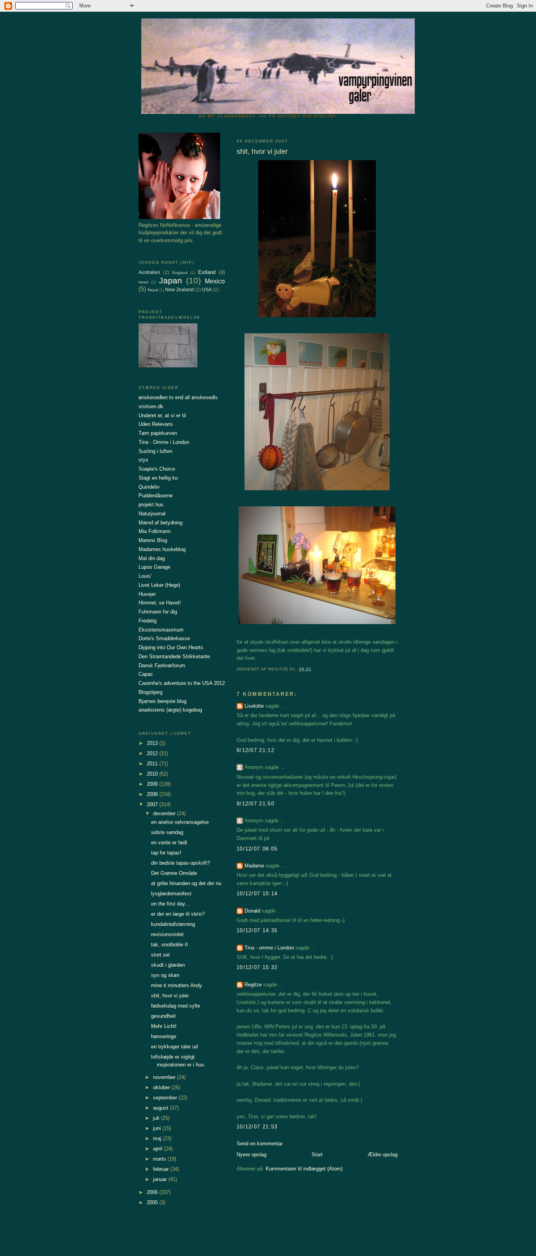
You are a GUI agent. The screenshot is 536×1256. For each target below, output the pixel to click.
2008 (153, 794)
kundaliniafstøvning (173, 924)
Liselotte (254, 706)
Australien (149, 272)
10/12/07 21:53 (257, 1127)
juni (157, 1128)
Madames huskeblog (162, 549)
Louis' (145, 576)
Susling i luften (155, 451)
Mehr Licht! (164, 1026)
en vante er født (169, 842)
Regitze (253, 985)
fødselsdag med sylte (175, 1006)
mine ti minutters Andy (176, 985)
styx (143, 460)
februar (161, 1169)
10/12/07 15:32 (257, 967)
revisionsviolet (167, 934)
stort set (160, 955)
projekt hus (151, 505)
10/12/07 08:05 (257, 849)
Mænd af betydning (160, 523)
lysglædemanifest (171, 893)
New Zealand (179, 289)
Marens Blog (153, 540)
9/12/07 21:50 (255, 804)
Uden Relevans (156, 424)
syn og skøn (165, 975)
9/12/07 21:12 (255, 750)
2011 (153, 764)
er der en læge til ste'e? (177, 914)
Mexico (215, 281)
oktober (162, 1087)
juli (157, 1118)
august (161, 1108)
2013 (153, 743)
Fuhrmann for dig (158, 612)
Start (317, 1154)
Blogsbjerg (150, 692)
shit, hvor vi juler (170, 996)
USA (207, 289)
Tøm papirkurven (158, 433)
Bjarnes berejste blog (162, 701)
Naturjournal (152, 514)
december (165, 813)
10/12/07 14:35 (257, 930)
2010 (153, 774)
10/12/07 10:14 (257, 893)
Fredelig (148, 621)
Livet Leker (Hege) (159, 585)
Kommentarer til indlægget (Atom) (304, 1169)
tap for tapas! (166, 853)
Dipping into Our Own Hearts (171, 647)
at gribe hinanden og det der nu (186, 883)
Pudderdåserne (156, 495)
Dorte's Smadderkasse (164, 638)
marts (160, 1159)
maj (158, 1138)
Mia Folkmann (155, 531)
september (166, 1098)
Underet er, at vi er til (162, 415)
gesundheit (163, 1016)
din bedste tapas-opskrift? (180, 863)
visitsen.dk (151, 406)
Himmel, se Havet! (160, 603)
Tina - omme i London (269, 948)
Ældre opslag (382, 1154)
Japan (170, 280)
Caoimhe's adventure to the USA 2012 (182, 683)
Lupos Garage (154, 567)
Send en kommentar (260, 1143)
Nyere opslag (251, 1154)
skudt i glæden (168, 965)
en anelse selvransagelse (180, 822)
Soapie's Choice (157, 469)
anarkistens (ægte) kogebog (170, 710)
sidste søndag (167, 832)
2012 (153, 753)
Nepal (153, 290)
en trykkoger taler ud (174, 1047)
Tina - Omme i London (164, 442)
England (180, 272)
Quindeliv (149, 487)
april (158, 1149)
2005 (153, 1202)
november (165, 1077)
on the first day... (170, 904)
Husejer (147, 594)
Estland (206, 272)
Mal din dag (152, 558)
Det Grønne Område (174, 873)
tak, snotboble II (169, 944)
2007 (153, 804)
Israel (143, 282)
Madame (254, 866)
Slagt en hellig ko (158, 478)
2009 (153, 784)
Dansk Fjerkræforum (162, 665)
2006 (153, 1192)
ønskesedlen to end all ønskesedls (178, 397)
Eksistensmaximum (161, 630)
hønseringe (163, 1036)
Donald (252, 911)
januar (160, 1179)
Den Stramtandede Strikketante (174, 656)
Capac (146, 674)
